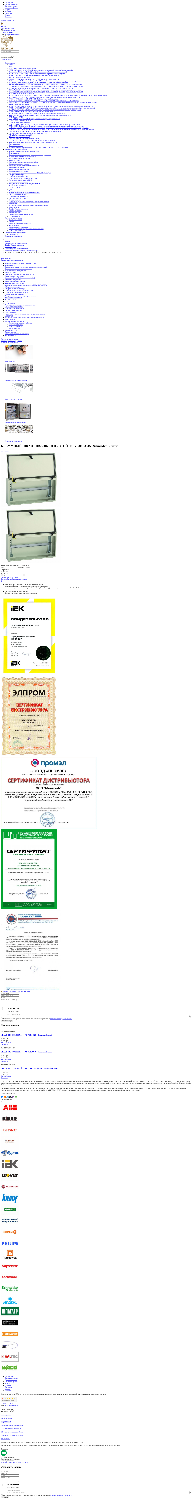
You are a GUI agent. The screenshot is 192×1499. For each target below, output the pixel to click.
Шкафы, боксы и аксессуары (18, 209)
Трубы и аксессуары (16, 230)
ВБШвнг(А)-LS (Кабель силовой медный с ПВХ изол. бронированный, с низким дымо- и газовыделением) (45, 81)
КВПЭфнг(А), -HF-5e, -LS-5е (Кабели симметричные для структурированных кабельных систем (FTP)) (44, 97)
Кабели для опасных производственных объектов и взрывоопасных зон (33, 142)
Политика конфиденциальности (12, 1425)
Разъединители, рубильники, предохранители (24, 184)
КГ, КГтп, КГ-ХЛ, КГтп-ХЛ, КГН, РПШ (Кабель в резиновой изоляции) (33, 99)
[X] (10, 1097)
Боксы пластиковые (15, 326)
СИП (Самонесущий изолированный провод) (24, 138)
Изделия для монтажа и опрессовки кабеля (23, 162)
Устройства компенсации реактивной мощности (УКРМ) (28, 205)
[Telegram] (7, 1097)
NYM (11, 65)
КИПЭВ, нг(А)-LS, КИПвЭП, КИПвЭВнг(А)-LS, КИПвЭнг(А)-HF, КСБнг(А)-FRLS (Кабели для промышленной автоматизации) (53, 102)
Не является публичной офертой (12, 1435)
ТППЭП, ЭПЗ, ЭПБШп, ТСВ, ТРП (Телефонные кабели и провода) (32, 140)
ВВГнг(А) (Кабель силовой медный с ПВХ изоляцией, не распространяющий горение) (38, 83)
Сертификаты (17, 579)
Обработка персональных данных (12, 1432)
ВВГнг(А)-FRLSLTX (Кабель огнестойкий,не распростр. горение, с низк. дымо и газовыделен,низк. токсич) (46, 86)
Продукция (4, 451)
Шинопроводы (14, 207)
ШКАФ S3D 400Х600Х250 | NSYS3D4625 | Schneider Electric (26, 1035)
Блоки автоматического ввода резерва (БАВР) (24, 151)
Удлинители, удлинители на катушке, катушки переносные (29, 202)
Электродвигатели (15, 211)
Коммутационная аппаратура (19, 169)
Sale (10, 66)
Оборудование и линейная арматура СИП (23, 178)
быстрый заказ (6, 1042)
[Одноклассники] (5, 1097)
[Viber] (13, 1097)
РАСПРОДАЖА (14, 187)
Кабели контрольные (16, 146)
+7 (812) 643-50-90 (22, 1462)
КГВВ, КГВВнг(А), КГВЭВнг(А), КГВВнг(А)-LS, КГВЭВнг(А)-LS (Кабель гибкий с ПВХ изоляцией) (44, 101)
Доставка (4, 579)
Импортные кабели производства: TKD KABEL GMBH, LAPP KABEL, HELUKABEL (38, 147)
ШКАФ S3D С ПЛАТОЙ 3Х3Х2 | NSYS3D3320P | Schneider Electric (29, 1068)
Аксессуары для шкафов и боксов (20, 323)
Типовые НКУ (14, 234)
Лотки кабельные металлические (20, 223)
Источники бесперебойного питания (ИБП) (24, 166)
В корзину (4, 577)
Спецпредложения (11, 4)
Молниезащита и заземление (18, 227)
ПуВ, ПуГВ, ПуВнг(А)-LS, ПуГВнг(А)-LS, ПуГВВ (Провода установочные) (35, 131)
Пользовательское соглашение (11, 1428)
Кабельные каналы (15, 220)
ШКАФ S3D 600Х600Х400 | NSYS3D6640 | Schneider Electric (26, 1052)
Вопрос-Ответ (6, 1422)
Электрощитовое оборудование (15, 232)
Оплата (9, 579)
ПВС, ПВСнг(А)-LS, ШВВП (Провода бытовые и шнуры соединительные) (34, 119)
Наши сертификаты (11, 8)
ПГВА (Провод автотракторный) (20, 120)
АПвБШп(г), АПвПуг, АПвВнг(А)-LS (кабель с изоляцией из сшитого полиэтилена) (38, 72)
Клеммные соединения (16, 167)
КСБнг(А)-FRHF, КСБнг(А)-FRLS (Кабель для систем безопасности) (32, 111)
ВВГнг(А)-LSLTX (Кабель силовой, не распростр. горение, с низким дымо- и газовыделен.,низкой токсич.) (45, 90)
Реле (10, 189)
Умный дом (13, 203)
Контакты (8, 17)
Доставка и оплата (11, 6)
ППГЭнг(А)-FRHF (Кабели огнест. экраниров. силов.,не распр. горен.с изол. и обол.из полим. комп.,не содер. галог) (49, 128)
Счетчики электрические (17, 198)
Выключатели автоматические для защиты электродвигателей (30, 155)
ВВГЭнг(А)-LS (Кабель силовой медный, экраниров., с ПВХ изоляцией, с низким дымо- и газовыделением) (46, 92)
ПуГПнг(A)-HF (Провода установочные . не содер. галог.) (28, 133)
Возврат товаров (7, 1418)
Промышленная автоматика (18, 182)
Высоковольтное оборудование (19, 158)
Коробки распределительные (18, 171)
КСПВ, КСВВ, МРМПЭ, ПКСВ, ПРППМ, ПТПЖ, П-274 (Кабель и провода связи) (37, 113)
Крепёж (11, 221)
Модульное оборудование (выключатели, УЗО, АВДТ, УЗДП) (30, 173)
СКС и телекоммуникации (18, 194)
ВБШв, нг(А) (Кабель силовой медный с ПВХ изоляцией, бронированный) (34, 79)
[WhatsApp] (16, 1097)
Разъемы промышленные (17, 185)
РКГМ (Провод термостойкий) (19, 137)
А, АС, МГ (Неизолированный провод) (22, 68)
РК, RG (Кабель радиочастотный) (20, 135)
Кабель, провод (10, 63)
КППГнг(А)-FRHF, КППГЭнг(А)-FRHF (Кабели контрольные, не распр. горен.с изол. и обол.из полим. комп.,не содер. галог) (52, 106)
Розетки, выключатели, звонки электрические (24, 193)
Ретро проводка (14, 191)
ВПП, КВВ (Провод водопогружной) (21, 93)
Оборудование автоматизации (19, 176)
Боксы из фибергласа (16, 325)
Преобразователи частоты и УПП (20, 180)
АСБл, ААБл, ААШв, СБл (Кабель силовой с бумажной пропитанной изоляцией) (37, 74)
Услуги (7, 10)
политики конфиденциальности (61, 1019)
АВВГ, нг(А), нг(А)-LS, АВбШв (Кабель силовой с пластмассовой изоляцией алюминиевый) (41, 70)
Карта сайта (5, 1439)
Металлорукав (14, 225)
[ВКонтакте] (2, 1097)
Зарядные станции (15, 160)
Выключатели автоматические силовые (22, 156)
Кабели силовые (14, 144)
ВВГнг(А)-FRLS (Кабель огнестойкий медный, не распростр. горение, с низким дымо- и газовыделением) (45, 84)
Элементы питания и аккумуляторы (21, 214)
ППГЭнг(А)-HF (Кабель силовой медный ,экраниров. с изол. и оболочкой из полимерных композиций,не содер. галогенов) (51, 129)
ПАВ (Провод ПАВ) (16, 117)
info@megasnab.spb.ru (8, 1462)
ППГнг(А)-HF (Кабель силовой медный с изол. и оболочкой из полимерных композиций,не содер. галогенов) (46, 126)
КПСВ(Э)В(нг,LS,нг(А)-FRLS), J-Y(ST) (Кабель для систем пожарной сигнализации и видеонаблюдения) (45, 110)
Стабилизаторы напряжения (18, 196)
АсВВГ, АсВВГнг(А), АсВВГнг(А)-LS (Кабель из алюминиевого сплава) (34, 75)
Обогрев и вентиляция (16, 175)
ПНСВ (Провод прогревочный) (19, 122)
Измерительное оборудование (19, 164)
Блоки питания (14, 153)
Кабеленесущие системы (13, 218)
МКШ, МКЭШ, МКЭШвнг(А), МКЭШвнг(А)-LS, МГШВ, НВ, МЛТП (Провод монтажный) (40, 115)
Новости (8, 11)
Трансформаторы (14, 200)
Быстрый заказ (13, 577)
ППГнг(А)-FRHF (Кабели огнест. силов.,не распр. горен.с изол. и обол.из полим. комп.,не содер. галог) (44, 124)
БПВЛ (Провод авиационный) (19, 77)
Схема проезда (6, 59)
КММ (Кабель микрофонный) (19, 104)
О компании (9, 2)
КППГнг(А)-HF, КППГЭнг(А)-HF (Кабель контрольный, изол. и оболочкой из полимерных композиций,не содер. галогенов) (52, 108)
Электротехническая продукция (16, 149)
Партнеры (8, 13)
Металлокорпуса (14, 328)
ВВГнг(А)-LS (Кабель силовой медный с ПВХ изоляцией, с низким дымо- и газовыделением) (41, 88)
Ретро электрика (14, 216)
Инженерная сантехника (13, 236)
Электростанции (14, 212)
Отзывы (7, 15)
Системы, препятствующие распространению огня (26, 229)
